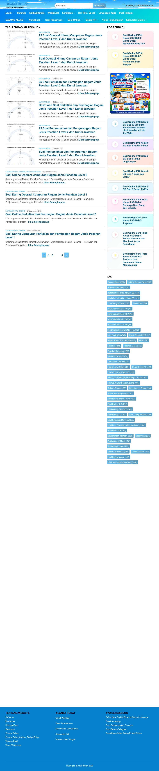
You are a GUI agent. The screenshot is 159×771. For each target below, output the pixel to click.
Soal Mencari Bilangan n (120, 435)
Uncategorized (33, 171)
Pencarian (99, 5)
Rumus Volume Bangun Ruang (123, 382)
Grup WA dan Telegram (116, 729)
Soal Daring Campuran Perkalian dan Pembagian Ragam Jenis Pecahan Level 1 (52, 235)
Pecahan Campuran (118, 351)
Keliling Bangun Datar (140, 282)
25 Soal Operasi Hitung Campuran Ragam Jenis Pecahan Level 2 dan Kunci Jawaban (70, 37)
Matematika (44, 32)
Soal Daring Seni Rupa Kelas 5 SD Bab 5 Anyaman (135, 220)
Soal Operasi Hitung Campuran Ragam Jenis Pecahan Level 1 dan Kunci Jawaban (68, 60)
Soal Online (143, 435)
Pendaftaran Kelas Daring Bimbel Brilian (124, 733)
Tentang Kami (11, 741)
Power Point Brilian (118, 366)
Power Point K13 (141, 366)
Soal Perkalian (140, 451)
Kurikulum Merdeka (118, 287)
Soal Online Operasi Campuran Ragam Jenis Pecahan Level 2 (46, 175)
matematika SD (117, 335)
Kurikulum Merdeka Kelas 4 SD (123, 298)
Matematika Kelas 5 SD (120, 319)
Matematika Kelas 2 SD (120, 308)
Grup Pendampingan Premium (119, 725)
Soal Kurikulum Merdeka (121, 419)
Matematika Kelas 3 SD (120, 314)
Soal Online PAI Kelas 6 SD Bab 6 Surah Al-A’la (135, 188)
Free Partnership (113, 721)
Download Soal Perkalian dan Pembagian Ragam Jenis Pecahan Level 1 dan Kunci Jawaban (71, 107)
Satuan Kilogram (117, 388)
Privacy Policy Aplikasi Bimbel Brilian (22, 737)
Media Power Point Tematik (122, 340)
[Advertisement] (130, 586)
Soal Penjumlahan (118, 451)
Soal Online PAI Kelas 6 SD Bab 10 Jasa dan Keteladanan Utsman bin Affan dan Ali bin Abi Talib (135, 127)
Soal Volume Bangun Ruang (122, 462)
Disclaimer (10, 721)
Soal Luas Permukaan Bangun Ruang (126, 425)
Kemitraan (10, 729)
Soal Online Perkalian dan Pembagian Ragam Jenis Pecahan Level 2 (50, 214)
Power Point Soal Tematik (121, 372)
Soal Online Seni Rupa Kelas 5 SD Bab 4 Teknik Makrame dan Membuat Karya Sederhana (135, 238)
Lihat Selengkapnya (89, 46)
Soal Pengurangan (118, 446)
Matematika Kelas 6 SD (120, 324)
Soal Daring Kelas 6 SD (120, 409)
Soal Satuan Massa (118, 457)
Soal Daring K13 (117, 404)
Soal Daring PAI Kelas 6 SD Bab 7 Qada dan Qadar (135, 174)
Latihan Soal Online (15, 171)
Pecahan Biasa (133, 345)
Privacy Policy (11, 733)
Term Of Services (13, 745)
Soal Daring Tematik (140, 414)
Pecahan (114, 345)
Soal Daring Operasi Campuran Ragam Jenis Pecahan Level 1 (46, 194)
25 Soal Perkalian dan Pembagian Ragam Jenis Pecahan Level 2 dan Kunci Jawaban (70, 83)
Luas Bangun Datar (118, 303)
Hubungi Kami (11, 725)
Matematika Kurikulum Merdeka (124, 329)
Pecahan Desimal (118, 356)
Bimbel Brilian (16, 3)
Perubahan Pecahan (118, 361)
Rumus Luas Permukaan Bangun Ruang (127, 377)
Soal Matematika (117, 430)
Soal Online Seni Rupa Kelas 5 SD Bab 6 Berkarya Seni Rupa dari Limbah (135, 203)
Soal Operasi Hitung (119, 441)
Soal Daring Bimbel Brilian (121, 398)
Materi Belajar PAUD (139, 335)
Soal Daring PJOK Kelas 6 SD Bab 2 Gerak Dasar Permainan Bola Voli (134, 39)
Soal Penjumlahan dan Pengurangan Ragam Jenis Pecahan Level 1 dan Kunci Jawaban (68, 153)
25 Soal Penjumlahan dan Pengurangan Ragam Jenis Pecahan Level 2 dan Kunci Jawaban (70, 130)
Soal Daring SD (117, 414)
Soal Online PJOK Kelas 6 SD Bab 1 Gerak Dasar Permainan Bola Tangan (132, 59)
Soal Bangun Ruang (140, 388)
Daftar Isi (9, 717)
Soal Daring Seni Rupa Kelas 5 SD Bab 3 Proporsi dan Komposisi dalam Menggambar (135, 259)
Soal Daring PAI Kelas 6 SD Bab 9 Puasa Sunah (135, 144)
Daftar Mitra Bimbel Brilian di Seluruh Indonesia (127, 717)
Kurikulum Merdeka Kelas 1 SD (123, 292)
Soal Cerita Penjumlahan (120, 393)
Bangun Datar (116, 282)
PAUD (143, 340)
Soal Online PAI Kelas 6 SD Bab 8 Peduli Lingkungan (135, 158)
